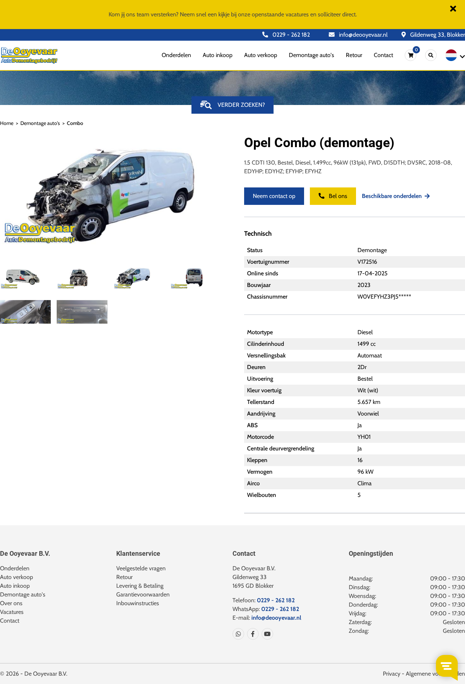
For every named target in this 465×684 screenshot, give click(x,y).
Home (6, 123)
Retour (354, 55)
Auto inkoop (217, 55)
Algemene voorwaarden (435, 673)
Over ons (11, 603)
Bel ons (337, 196)
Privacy (391, 673)
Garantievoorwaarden (143, 594)
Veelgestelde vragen (141, 568)
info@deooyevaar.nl (362, 34)
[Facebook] (251, 634)
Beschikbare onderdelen (392, 196)
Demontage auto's (311, 55)
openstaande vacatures (280, 14)
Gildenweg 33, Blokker (437, 34)
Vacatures (12, 611)
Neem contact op (274, 196)
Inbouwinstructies (137, 603)
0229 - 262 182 (290, 34)
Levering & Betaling (139, 585)
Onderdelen (176, 55)
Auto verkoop (260, 55)
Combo (75, 123)
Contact (383, 55)
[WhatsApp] (238, 634)
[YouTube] (266, 634)
